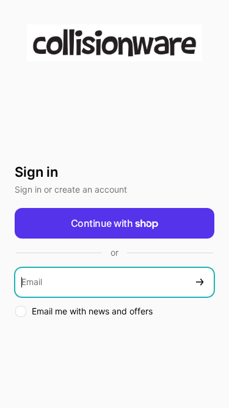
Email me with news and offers (92, 311)
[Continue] (199, 282)
